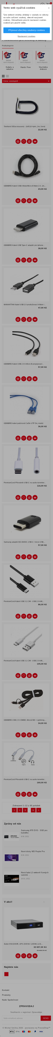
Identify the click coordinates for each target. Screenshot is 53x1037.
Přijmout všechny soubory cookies (26, 30)
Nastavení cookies (26, 36)
